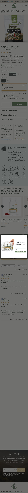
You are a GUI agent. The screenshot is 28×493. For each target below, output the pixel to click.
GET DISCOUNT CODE (20, 251)
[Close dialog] (26, 236)
